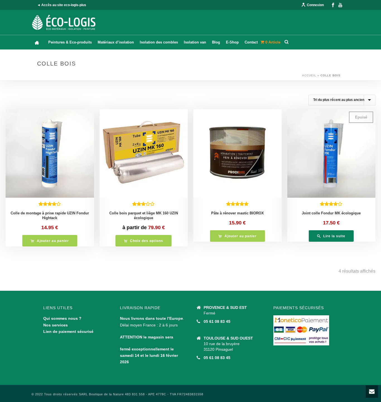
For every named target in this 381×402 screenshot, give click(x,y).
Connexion (315, 5)
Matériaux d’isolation (116, 42)
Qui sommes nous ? (62, 318)
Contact (251, 42)
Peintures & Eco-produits (70, 42)
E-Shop (232, 42)
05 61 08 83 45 (217, 321)
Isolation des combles (159, 42)
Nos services (55, 325)
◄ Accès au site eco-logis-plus (61, 5)
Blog (216, 42)
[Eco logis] (64, 22)
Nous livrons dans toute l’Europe (151, 318)
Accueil (309, 75)
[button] (49, 240)
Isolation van (195, 42)
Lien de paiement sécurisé (68, 331)
